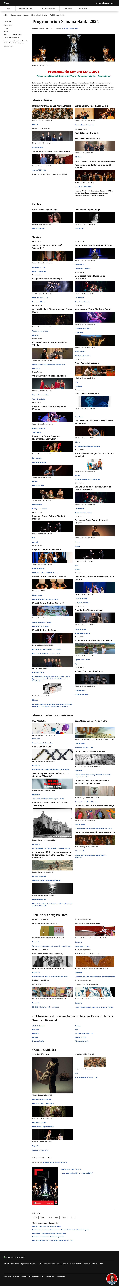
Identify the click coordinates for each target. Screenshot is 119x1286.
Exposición (36, 794)
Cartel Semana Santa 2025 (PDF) (71, 1169)
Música (35, 1217)
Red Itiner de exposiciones (11, 37)
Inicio (6, 15)
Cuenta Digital (109, 3)
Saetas (6, 28)
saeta (56, 1217)
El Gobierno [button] (83, 8)
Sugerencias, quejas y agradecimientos (32, 1276)
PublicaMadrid (75, 1264)
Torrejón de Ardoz (81, 1037)
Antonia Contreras (38, 228)
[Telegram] (48, 1270)
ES (100, 3)
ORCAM (35, 124)
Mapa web (16, 1276)
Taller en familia (80, 824)
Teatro (6, 31)
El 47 (76, 1073)
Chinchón (35, 1033)
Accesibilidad (50, 1276)
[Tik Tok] (37, 1270)
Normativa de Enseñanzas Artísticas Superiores (48, 1237)
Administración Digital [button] (25, 8)
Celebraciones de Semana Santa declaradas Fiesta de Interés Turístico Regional (16, 42)
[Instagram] (11, 1270)
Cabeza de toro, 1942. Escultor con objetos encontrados (93, 828)
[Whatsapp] (32, 1270)
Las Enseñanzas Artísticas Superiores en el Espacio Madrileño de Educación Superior (60, 1230)
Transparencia (62, 1264)
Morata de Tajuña (38, 1041)
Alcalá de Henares (38, 1026)
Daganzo (35, 1037)
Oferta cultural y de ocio (39, 15)
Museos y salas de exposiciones (12, 34)
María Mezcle (79, 228)
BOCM (6, 1264)
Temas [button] (9, 8)
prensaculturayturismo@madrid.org (55, 1162)
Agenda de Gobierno (29, 1264)
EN (96, 3)
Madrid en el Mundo (90, 1264)
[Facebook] (6, 1270)
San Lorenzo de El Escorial (84, 1033)
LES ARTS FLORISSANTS (83, 187)
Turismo (72, 1217)
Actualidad (15, 1264)
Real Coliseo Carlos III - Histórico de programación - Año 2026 (52, 1240)
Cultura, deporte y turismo (19, 15)
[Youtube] (22, 1270)
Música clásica (8, 25)
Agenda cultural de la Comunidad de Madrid (46, 1226)
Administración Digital (47, 1264)
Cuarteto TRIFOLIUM (39, 170)
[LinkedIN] (27, 1270)
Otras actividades (9, 46)
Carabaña (35, 1029)
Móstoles (78, 1026)
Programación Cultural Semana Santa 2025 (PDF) (77, 1173)
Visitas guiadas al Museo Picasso (86, 802)
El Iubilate (78, 157)
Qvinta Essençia (37, 147)
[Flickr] (43, 1270)
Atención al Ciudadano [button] (48, 8)
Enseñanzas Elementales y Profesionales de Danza (49, 1233)
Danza (50, 1217)
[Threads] (53, 1270)
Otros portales (61, 1276)
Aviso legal (7, 1276)
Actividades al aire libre (57, 15)
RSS (101, 1264)
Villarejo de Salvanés (81, 1041)
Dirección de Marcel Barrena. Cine (86, 1077)
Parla (76, 1029)
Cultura (64, 1217)
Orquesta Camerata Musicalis (84, 125)
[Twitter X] (17, 1270)
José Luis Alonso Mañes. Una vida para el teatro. (48, 799)
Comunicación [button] (67, 8)
